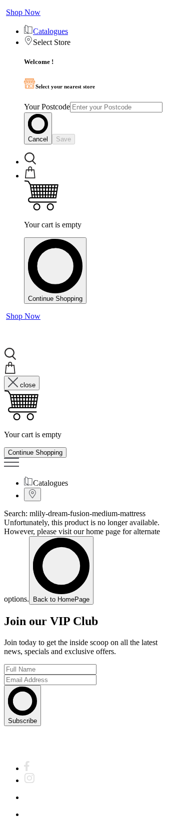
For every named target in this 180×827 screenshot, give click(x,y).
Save (63, 139)
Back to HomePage (61, 599)
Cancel (38, 139)
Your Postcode (47, 106)
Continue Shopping (55, 298)
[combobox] (116, 107)
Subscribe (22, 721)
